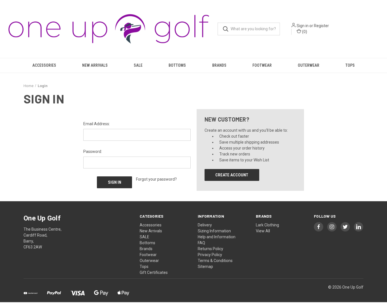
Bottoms (177, 65)
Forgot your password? (156, 179)
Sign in (303, 25)
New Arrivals (95, 65)
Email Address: (96, 124)
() (304, 31)
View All (263, 231)
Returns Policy (210, 248)
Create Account (231, 175)
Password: (92, 151)
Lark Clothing (267, 225)
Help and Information (216, 237)
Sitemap (205, 266)
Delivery (205, 225)
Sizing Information (214, 231)
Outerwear (308, 65)
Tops (350, 65)
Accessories (44, 65)
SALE (138, 65)
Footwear (262, 65)
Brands (219, 65)
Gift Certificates (154, 272)
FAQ (201, 243)
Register (321, 25)
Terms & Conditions (215, 260)
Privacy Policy (210, 254)
